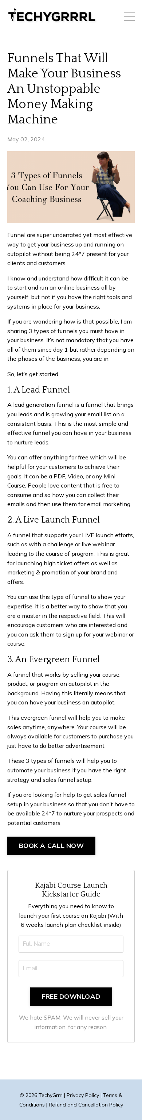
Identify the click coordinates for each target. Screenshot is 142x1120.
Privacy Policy (83, 1095)
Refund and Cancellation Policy (86, 1104)
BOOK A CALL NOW (51, 845)
